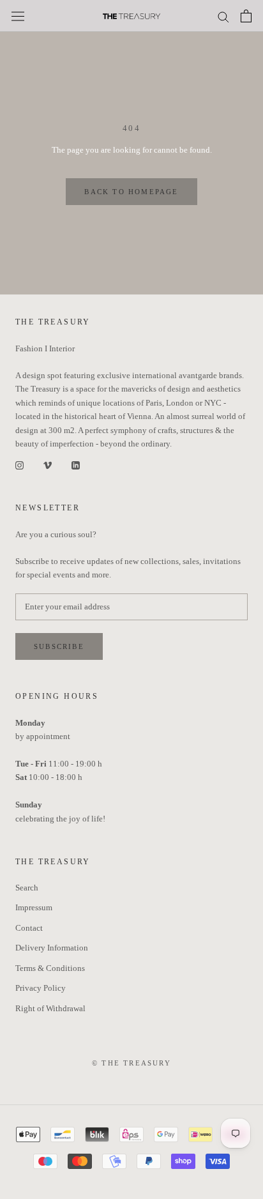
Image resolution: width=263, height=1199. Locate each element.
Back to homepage (131, 191)
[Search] (223, 16)
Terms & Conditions (50, 968)
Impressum (33, 907)
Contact (29, 928)
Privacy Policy (40, 988)
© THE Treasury (131, 1063)
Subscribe (59, 646)
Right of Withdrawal (50, 1008)
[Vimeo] (47, 464)
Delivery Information (51, 947)
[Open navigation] (17, 16)
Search (26, 887)
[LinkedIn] (75, 464)
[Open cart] (246, 16)
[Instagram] (19, 464)
